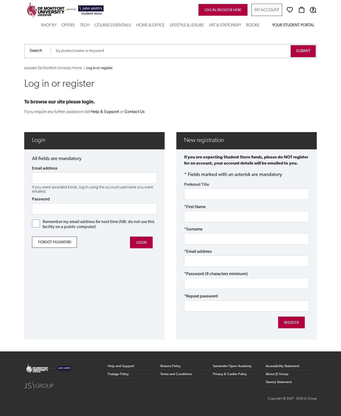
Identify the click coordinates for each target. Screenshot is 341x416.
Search (36, 51)
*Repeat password (201, 296)
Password (41, 199)
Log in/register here (222, 10)
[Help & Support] (313, 10)
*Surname (193, 229)
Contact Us (134, 112)
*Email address (198, 252)
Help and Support (121, 366)
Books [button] (252, 25)
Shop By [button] (48, 25)
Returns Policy (170, 366)
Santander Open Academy (232, 366)
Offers (68, 25)
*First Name (195, 207)
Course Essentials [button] (113, 25)
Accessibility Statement (282, 366)
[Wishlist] (290, 10)
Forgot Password (54, 242)
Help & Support (105, 112)
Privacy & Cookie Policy (230, 374)
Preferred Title (196, 185)
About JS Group (277, 374)
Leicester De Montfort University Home (53, 68)
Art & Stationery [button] (225, 25)
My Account (266, 10)
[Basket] (301, 10)
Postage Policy (118, 374)
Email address (45, 168)
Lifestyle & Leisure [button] (187, 25)
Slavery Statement (279, 382)
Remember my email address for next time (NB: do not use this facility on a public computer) (99, 224)
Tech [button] (85, 25)
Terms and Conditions (176, 374)
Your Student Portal (293, 25)
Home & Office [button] (150, 25)
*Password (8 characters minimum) (216, 274)
